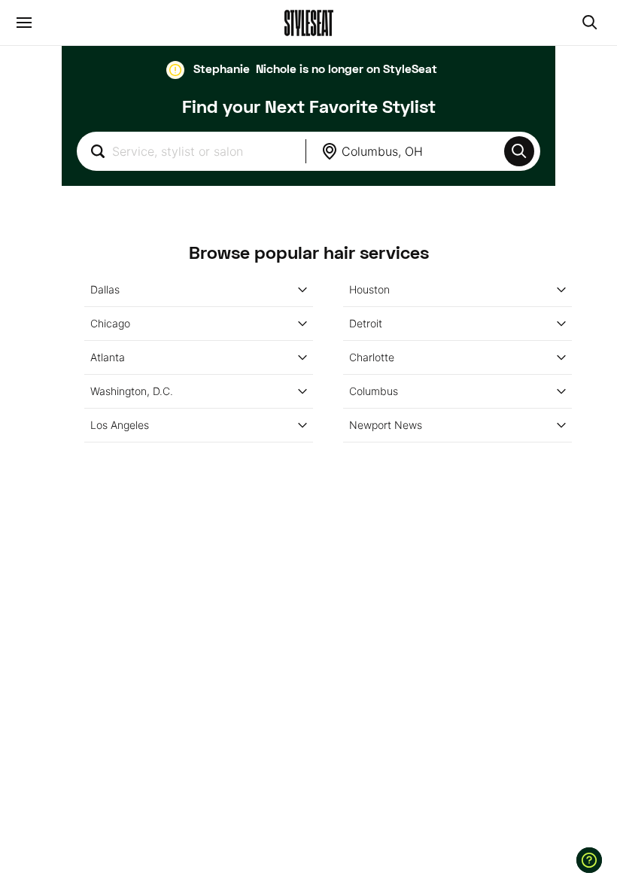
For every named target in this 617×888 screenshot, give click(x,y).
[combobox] (191, 151)
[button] (519, 151)
